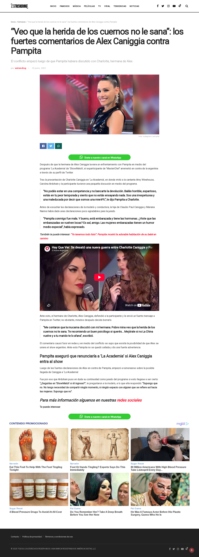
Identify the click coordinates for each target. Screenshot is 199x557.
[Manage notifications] (191, 550)
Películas (89, 6)
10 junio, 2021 (39, 68)
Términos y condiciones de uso (59, 537)
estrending (20, 68)
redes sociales (129, 400)
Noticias (134, 6)
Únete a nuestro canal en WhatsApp (102, 157)
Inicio (13, 22)
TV (99, 6)
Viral (107, 6)
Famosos (64, 6)
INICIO (53, 6)
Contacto (15, 537)
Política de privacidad (32, 537)
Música (77, 6)
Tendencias (120, 6)
